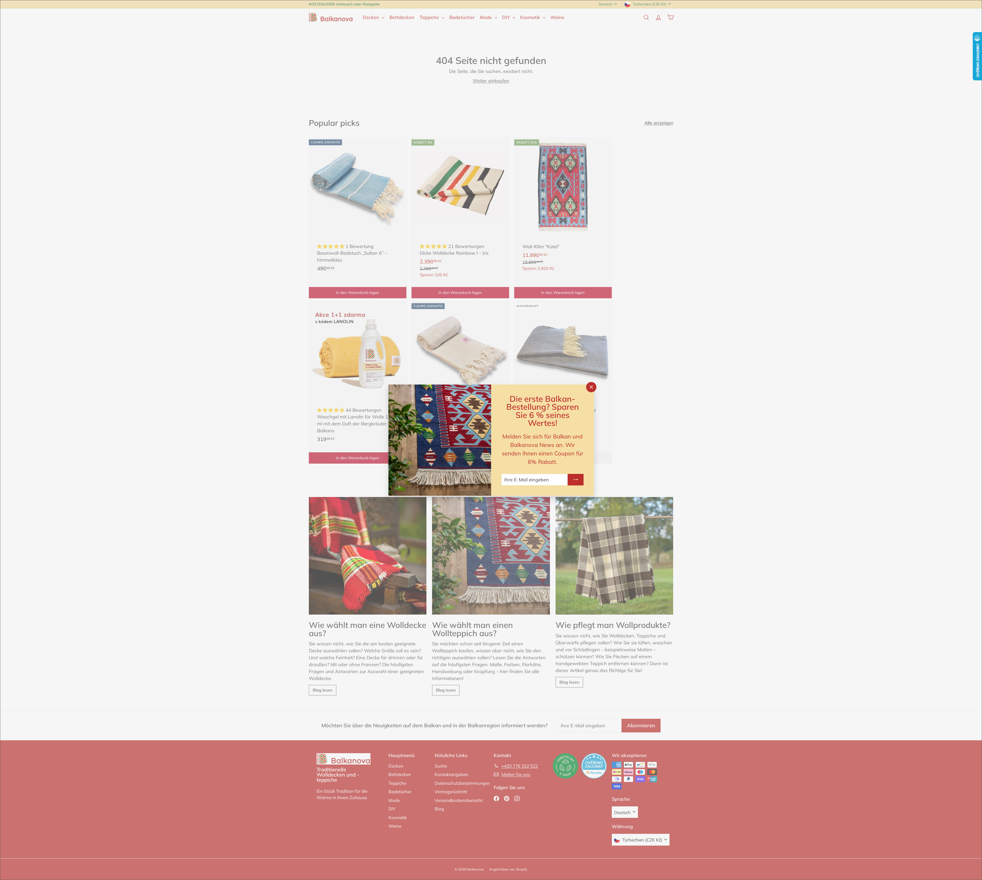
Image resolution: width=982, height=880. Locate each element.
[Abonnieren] (576, 479)
